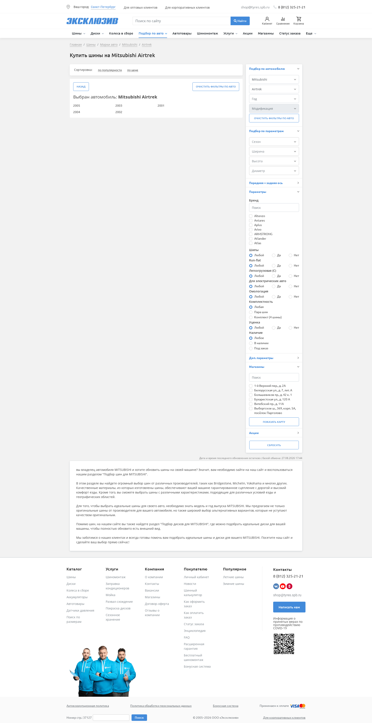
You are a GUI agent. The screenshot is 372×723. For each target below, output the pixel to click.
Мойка (110, 595)
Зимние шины (233, 584)
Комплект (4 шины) (268, 317)
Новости (190, 584)
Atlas (257, 243)
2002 (118, 112)
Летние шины (233, 577)
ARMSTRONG (263, 234)
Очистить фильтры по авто (216, 86)
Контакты (152, 584)
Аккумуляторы (77, 597)
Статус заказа (290, 33)
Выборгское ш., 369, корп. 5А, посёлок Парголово (275, 410)
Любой (259, 255)
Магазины (266, 33)
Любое (259, 338)
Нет (296, 255)
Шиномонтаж (207, 33)
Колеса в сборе (121, 33)
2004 (76, 112)
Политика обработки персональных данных (161, 705)
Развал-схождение (119, 602)
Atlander (260, 238)
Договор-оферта (157, 604)
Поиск (139, 717)
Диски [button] (96, 33)
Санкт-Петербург (103, 7)
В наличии (261, 343)
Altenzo (259, 216)
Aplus (258, 225)
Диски (71, 584)
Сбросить (274, 445)
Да (279, 255)
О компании (154, 577)
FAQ (187, 637)
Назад (81, 86)
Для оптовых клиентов (140, 7)
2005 (76, 105)
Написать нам (289, 607)
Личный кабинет (196, 577)
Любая (259, 307)
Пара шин (261, 312)
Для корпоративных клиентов (187, 7)
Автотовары (182, 33)
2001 (161, 105)
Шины (71, 577)
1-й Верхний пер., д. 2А (270, 385)
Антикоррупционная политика (88, 705)
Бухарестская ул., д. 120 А (272, 399)
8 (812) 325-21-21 (291, 7)
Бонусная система (197, 666)
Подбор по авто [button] (151, 33)
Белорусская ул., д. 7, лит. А (273, 390)
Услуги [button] (229, 33)
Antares (259, 220)
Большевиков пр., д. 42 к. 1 (273, 395)
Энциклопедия (195, 631)
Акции (248, 33)
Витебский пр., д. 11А (269, 404)
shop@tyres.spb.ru (287, 595)
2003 (118, 105)
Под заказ (261, 348)
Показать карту (274, 422)
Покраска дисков (118, 608)
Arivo (257, 229)
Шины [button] (77, 33)
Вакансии (152, 590)
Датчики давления (80, 610)
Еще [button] (309, 33)
